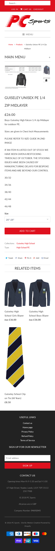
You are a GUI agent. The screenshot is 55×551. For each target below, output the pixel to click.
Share (20, 258)
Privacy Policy (28, 431)
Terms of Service (27, 440)
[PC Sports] (27, 21)
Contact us (27, 423)
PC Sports (16, 523)
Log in (14, 9)
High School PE (23, 247)
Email (46, 258)
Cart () (27, 9)
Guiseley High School (25, 243)
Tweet (10, 258)
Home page (28, 427)
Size (6, 213)
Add (37, 258)
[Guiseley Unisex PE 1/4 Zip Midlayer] (23, 77)
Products (19, 44)
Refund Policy (27, 436)
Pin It (29, 258)
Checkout (38, 9)
